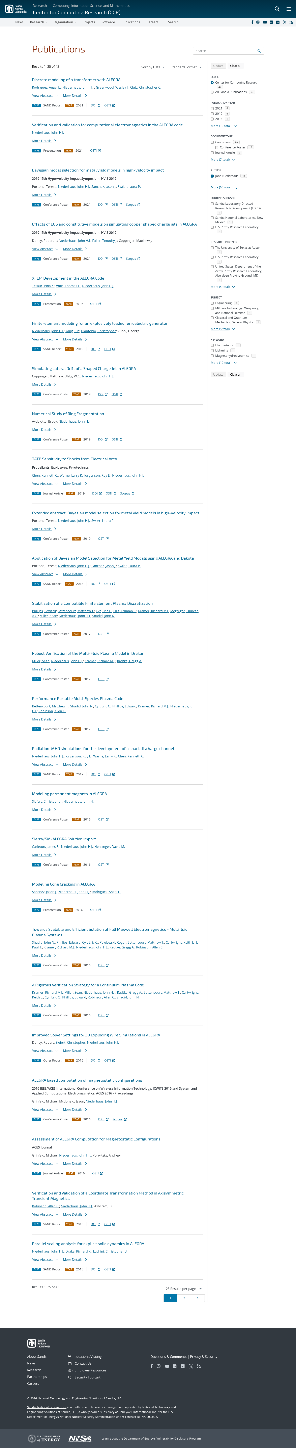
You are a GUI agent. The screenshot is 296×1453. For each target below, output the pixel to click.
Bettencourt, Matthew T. (76, 611)
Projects (89, 22)
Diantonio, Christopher (98, 331)
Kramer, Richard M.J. (153, 611)
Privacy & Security (203, 1356)
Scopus (131, 204)
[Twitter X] (285, 22)
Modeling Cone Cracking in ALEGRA (63, 884)
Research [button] (37, 22)
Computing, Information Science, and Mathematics (91, 5)
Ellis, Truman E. (124, 611)
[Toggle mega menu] (289, 8)
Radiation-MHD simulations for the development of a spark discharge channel (103, 748)
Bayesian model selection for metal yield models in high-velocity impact (98, 170)
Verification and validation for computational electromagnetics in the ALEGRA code (107, 124)
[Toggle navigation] (7, 22)
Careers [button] (152, 22)
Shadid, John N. (103, 616)
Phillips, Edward (44, 611)
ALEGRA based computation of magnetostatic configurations (87, 1080)
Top (284, 1448)
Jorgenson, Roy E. (97, 475)
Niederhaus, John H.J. (78, 87)
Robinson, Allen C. (52, 711)
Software (108, 22)
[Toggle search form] (277, 8)
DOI (93, 105)
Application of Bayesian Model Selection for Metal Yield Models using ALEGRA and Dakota (113, 558)
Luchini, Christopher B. (110, 1251)
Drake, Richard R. (78, 1251)
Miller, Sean (48, 616)
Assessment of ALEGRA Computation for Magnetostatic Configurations (96, 1138)
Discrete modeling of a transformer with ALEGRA (76, 79)
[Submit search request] (259, 51)
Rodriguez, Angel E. (46, 87)
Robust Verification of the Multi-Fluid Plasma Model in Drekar (88, 653)
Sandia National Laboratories (46, 1407)
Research (40, 5)
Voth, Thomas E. (68, 286)
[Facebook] (252, 22)
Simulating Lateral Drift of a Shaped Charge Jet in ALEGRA (84, 368)
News (19, 22)
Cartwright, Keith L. (180, 942)
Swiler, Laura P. (129, 186)
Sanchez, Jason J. (103, 186)
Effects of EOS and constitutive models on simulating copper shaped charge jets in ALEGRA (114, 224)
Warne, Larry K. (71, 475)
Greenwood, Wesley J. (112, 87)
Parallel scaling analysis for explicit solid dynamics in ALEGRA (88, 1243)
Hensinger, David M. (109, 846)
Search (173, 22)
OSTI (107, 105)
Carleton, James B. (45, 846)
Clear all (237, 65)
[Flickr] (272, 22)
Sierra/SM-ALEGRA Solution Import (64, 838)
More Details (73, 95)
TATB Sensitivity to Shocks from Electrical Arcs (74, 458)
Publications (130, 22)
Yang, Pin (72, 331)
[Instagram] (258, 22)
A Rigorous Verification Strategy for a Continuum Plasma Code (88, 984)
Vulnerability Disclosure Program (178, 1438)
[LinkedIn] (278, 22)
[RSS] (292, 22)
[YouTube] (265, 22)
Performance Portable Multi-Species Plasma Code (77, 698)
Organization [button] (63, 22)
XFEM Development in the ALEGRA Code (68, 278)
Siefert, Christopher (47, 801)
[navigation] (153, 67)
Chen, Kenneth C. (45, 475)
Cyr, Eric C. (104, 611)
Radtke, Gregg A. (129, 661)
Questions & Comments (168, 1356)
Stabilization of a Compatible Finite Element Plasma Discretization (92, 603)
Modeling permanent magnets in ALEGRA (69, 793)
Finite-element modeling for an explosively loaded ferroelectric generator (100, 323)
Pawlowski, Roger (113, 942)
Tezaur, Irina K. (43, 286)
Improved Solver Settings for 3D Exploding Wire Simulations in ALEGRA (96, 1034)
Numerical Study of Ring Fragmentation (68, 413)
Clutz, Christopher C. (145, 87)
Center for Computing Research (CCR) (76, 12)
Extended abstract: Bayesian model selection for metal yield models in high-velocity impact (115, 512)
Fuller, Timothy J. (104, 240)
